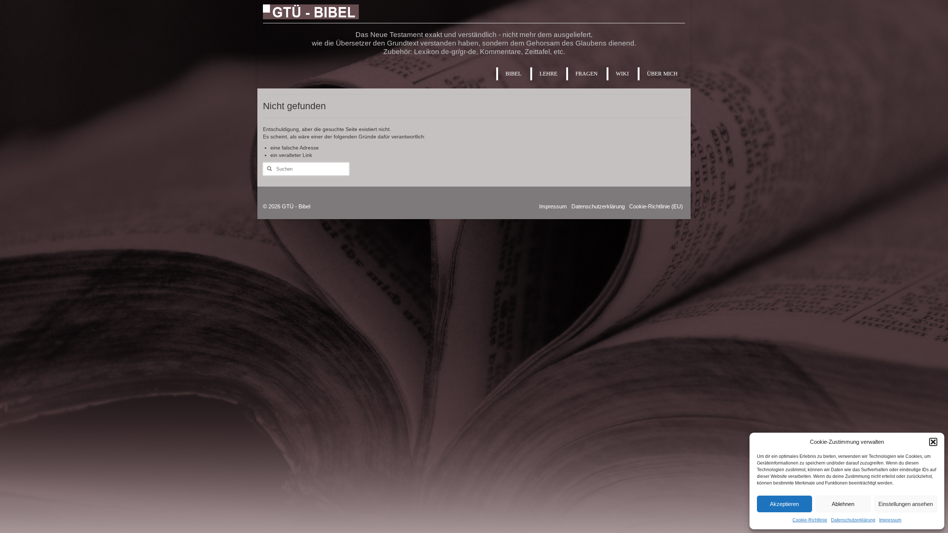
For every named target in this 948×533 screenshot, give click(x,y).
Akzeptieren (784, 504)
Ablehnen (843, 504)
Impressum (890, 520)
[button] (933, 442)
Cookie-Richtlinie (809, 520)
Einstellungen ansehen (905, 504)
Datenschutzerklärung (853, 520)
